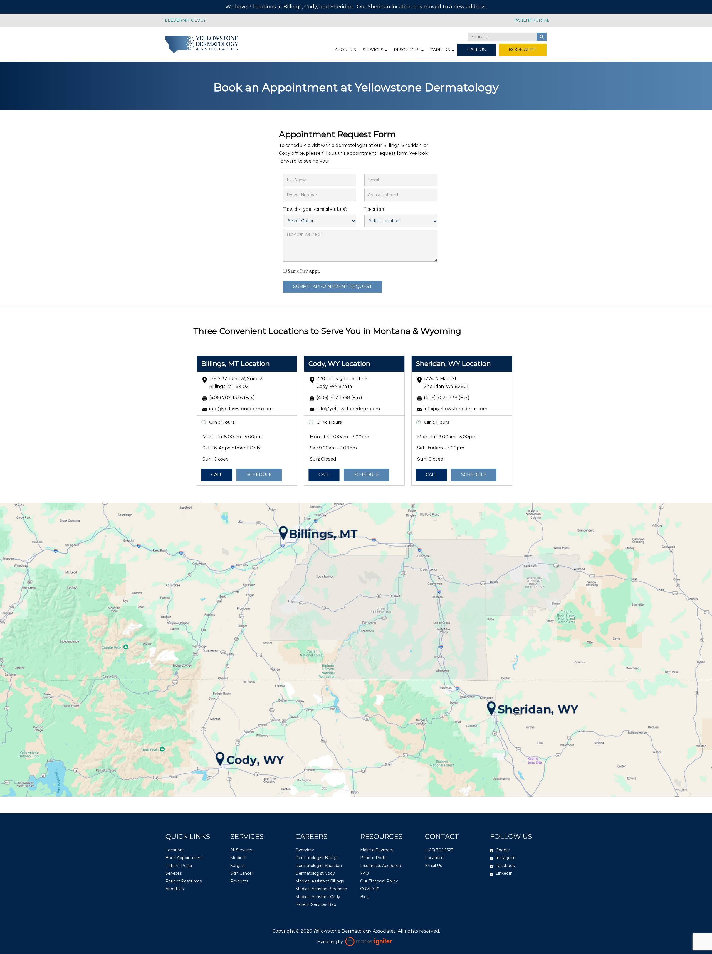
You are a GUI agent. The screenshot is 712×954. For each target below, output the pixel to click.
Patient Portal (179, 865)
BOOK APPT (523, 49)
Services (373, 49)
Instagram (506, 857)
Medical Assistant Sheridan (321, 888)
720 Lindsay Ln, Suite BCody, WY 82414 (342, 382)
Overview (304, 849)
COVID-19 (369, 888)
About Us (345, 49)
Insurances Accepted (380, 865)
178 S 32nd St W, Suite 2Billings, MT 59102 (236, 382)
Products (239, 880)
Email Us (433, 865)
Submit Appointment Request (332, 286)
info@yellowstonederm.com (241, 408)
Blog (364, 896)
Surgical (238, 865)
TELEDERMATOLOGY (184, 20)
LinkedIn (504, 873)
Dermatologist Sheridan (318, 865)
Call (216, 474)
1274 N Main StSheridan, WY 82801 (446, 382)
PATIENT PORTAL (531, 20)
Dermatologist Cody (315, 873)
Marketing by (330, 941)
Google (503, 849)
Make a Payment (377, 849)
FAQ (364, 873)
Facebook (505, 865)
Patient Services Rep (315, 904)
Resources (407, 49)
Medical (237, 857)
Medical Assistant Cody (317, 896)
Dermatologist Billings (316, 857)
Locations (174, 849)
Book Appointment (184, 857)
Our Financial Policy (379, 880)
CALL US (476, 49)
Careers (440, 49)
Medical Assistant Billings (319, 880)
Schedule (259, 474)
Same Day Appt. (304, 271)
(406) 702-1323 (439, 849)
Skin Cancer (241, 873)
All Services (241, 849)
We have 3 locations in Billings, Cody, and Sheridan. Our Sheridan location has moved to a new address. (356, 7)
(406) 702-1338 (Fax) (232, 397)
